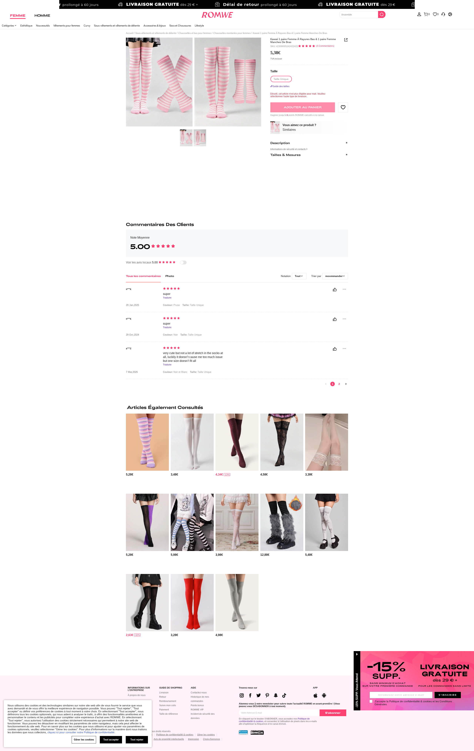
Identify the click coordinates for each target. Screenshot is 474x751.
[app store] (315, 695)
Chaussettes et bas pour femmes (194, 33)
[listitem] (147, 452)
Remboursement (167, 701)
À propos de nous (137, 695)
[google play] (324, 695)
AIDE (193, 688)
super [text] (166, 294)
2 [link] (339, 383)
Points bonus (197, 705)
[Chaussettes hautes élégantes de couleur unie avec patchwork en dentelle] (326, 442)
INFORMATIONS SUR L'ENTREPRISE (139, 689)
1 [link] (332, 383)
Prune (171, 305)
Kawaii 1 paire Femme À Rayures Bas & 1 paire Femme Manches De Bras (303, 41)
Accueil (129, 33)
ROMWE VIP (197, 709)
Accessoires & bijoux (154, 25)
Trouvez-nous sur (248, 688)
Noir (170, 335)
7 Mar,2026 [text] (132, 372)
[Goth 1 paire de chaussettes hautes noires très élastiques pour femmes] (147, 602)
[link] (237, 4)
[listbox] (419, 14)
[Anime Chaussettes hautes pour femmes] (326, 522)
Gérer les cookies (206, 734)
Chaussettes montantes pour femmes (232, 33)
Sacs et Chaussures (180, 25)
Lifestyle (199, 25)
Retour (162, 697)
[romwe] (217, 14)
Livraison (163, 692)
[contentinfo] (129, 474)
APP (315, 688)
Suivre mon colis (167, 705)
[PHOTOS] (193, 83)
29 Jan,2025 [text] (132, 305)
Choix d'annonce (211, 739)
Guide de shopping (170, 688)
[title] (237, 407)
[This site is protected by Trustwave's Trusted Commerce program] (243, 732)
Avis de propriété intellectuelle (169, 739)
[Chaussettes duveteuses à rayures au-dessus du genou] (147, 442)
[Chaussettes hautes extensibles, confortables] (237, 442)
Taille (274, 71)
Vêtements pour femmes (66, 25)
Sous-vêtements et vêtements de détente (117, 25)
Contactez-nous (199, 692)
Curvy (87, 25)
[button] (343, 107)
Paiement (164, 709)
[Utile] (335, 289)
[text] (194, 289)
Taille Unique (193, 305)
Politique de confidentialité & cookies (174, 734)
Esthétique (26, 25)
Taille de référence (168, 714)
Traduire (167, 298)
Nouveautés (43, 25)
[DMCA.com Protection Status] (257, 732)
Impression (193, 739)
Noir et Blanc (175, 372)
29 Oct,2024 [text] (132, 335)
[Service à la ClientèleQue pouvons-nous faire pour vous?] (443, 14)
